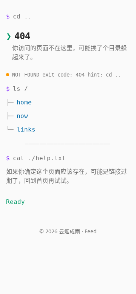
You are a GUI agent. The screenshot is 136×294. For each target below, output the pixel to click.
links (26, 129)
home (24, 102)
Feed (91, 231)
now (22, 115)
